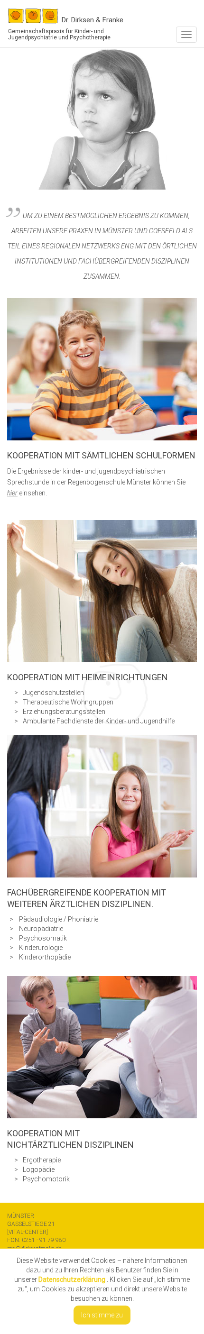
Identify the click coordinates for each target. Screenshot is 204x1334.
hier (12, 493)
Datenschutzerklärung (71, 1279)
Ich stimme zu (102, 1315)
